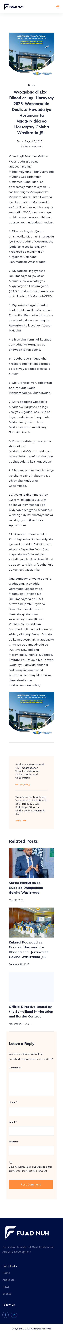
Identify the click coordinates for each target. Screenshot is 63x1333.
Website (13, 1141)
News (31, 85)
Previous (25, 784)
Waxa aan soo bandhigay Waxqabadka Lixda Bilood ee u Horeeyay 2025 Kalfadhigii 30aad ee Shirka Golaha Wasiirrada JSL (31, 805)
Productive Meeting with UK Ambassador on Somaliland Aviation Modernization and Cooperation (30, 771)
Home (6, 1272)
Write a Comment (31, 146)
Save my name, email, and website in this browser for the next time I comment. (30, 1168)
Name (13, 1102)
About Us (8, 1279)
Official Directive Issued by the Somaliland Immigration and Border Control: (31, 1011)
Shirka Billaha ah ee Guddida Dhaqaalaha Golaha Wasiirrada (26, 887)
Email (13, 1122)
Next (18, 820)
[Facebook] (5, 1315)
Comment (15, 1067)
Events (6, 1293)
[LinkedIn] (14, 1315)
